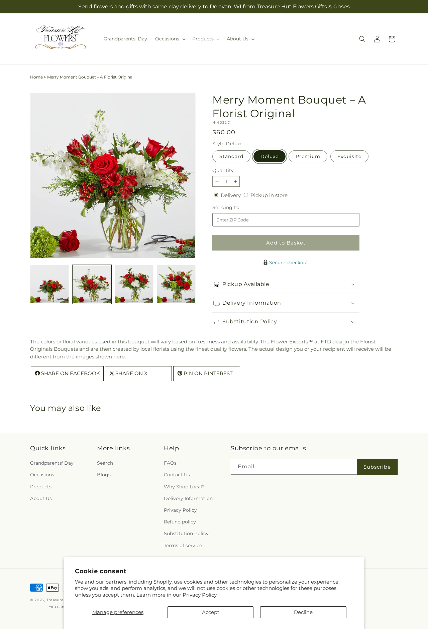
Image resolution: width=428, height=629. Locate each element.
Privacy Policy (200, 595)
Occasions (42, 475)
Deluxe (269, 156)
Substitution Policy (186, 533)
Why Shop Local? (184, 487)
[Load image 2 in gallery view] (91, 284)
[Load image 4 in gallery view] (176, 284)
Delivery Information (188, 498)
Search (105, 463)
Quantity (223, 170)
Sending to (235, 207)
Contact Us (177, 475)
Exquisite (349, 156)
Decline (303, 612)
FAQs (170, 463)
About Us (41, 498)
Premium (308, 156)
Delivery (231, 195)
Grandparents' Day (52, 463)
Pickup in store (269, 195)
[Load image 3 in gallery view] (134, 284)
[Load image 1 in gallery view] (49, 284)
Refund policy (180, 522)
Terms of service (183, 545)
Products (40, 487)
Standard (231, 156)
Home (36, 77)
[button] (169, 39)
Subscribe (377, 467)
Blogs (104, 475)
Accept (210, 612)
